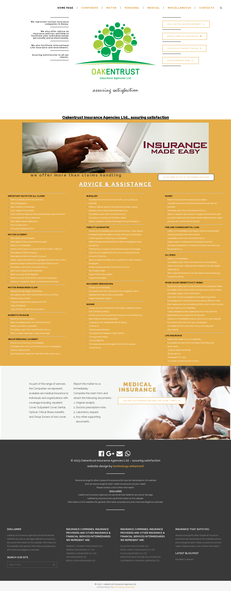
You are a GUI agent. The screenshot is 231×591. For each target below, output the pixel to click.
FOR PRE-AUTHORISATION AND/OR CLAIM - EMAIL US (152, 400)
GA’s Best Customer (184, 559)
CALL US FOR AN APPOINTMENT (184, 24)
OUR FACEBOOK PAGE (178, 60)
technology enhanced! (128, 466)
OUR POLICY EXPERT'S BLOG (182, 48)
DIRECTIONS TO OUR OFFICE (182, 36)
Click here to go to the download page (186, 177)
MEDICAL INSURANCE (138, 387)
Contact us (108, 487)
